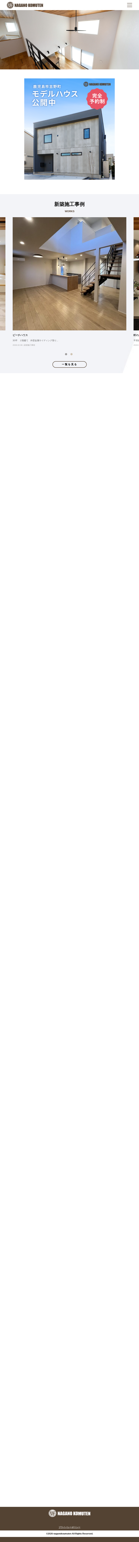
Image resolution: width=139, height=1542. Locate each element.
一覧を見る (69, 364)
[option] (69, 282)
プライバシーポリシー (69, 1527)
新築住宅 (96, 1436)
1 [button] (67, 355)
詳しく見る (27, 714)
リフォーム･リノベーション (43, 1436)
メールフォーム (95, 1495)
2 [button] (72, 355)
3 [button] (72, 543)
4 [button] (77, 543)
